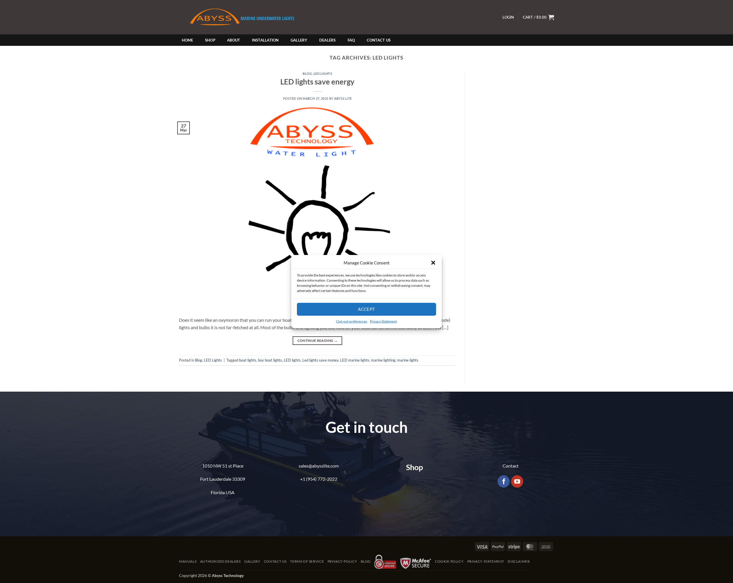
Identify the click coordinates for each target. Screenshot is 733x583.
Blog (307, 73)
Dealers (327, 40)
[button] (433, 262)
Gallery (299, 40)
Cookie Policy (449, 561)
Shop (210, 40)
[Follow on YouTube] (517, 481)
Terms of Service (307, 561)
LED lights (292, 360)
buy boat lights (270, 360)
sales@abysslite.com (319, 465)
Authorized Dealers (220, 561)
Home (187, 40)
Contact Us (379, 40)
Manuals (187, 561)
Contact (511, 465)
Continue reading (317, 340)
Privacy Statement (383, 321)
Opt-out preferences (351, 321)
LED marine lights (354, 360)
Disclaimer (519, 561)
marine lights (407, 360)
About (233, 40)
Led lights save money (320, 360)
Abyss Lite (343, 98)
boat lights (247, 360)
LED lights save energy (317, 81)
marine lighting (383, 360)
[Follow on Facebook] (504, 481)
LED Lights (323, 73)
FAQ (351, 40)
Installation (265, 40)
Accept (366, 309)
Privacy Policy (342, 561)
